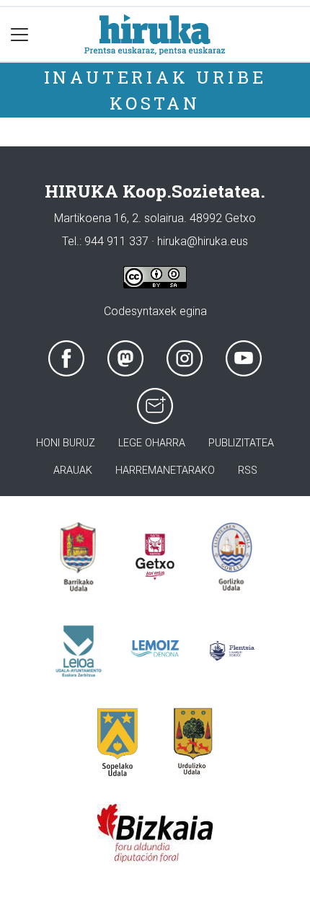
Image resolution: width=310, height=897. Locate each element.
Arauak (72, 470)
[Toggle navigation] (19, 34)
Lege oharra (151, 443)
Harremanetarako (165, 470)
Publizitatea (241, 443)
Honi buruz (65, 443)
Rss (247, 470)
